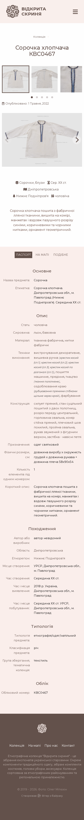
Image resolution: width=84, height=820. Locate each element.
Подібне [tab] (60, 255)
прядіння (57, 377)
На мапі (34, 745)
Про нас (51, 745)
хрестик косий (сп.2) (54, 362)
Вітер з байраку (52, 795)
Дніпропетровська (43, 189)
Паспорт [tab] (23, 255)
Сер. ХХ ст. (59, 183)
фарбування (70, 396)
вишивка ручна (46, 357)
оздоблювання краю (50, 386)
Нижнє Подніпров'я (32, 196)
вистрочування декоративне (57, 353)
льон (37, 332)
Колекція (39, 36)
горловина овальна (49, 418)
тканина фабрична (48, 340)
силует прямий (46, 403)
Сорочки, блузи (32, 183)
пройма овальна (62, 427)
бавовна (49, 332)
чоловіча (62, 196)
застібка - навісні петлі (64, 437)
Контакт (68, 745)
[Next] (76, 140)
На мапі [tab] (42, 255)
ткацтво (72, 377)
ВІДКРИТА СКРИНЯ (33, 11)
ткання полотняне (47, 381)
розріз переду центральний (56, 413)
